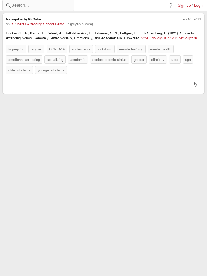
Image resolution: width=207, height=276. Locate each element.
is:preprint (16, 49)
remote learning (131, 49)
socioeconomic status (109, 59)
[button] (171, 5)
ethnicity (157, 59)
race (174, 59)
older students (19, 70)
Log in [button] (199, 5)
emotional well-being (24, 59)
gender (139, 59)
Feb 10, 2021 (191, 19)
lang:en (36, 49)
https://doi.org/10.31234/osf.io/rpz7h (169, 38)
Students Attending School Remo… (40, 24)
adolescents (81, 49)
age (188, 59)
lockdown (105, 49)
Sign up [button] (184, 5)
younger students (50, 70)
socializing (55, 59)
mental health (160, 49)
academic (77, 59)
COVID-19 (57, 49)
